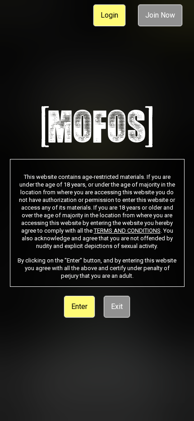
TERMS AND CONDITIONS (127, 230)
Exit (117, 306)
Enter (79, 306)
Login (109, 15)
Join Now (160, 15)
